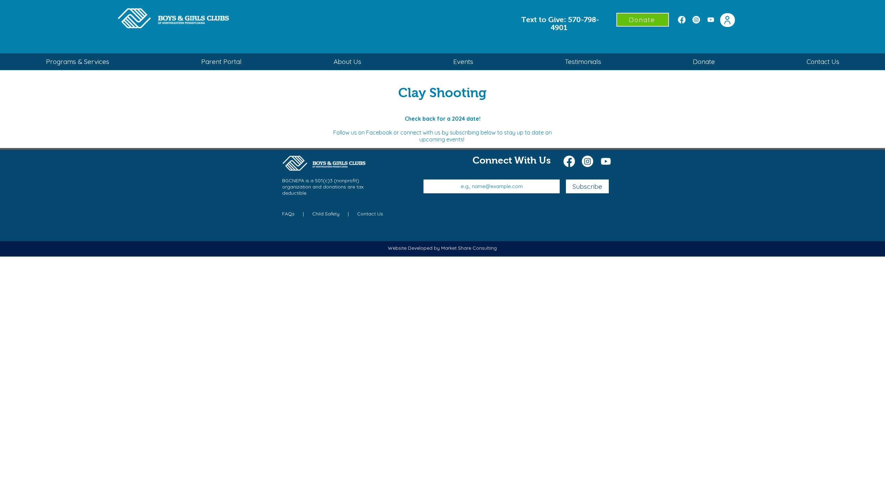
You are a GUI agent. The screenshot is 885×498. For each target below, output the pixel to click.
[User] (727, 20)
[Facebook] (682, 20)
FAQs (289, 214)
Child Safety (325, 214)
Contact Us (370, 214)
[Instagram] (696, 20)
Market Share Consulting (469, 248)
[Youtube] (711, 20)
